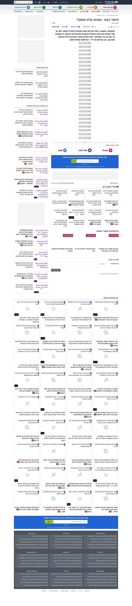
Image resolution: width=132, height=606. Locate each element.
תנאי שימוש (88, 166)
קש (100, 274)
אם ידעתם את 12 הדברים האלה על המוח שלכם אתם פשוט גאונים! (67, 585)
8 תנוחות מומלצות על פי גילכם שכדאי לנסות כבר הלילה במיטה (68, 536)
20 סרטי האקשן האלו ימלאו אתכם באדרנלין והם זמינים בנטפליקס (102, 582)
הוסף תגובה (56, 270)
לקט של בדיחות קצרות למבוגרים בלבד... (39, 536)
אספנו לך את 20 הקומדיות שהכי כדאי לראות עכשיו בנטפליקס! (103, 574)
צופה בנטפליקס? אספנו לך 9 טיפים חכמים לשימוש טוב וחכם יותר (67, 582)
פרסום (44, 591)
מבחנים (113, 231)
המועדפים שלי (18, 11)
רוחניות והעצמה (20, 7)
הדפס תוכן (113, 183)
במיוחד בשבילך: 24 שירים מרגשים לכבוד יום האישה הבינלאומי (103, 585)
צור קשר (45, 2)
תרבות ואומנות (100, 15)
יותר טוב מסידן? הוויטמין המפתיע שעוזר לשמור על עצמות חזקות (102, 536)
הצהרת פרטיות (53, 591)
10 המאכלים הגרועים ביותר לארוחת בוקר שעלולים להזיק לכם (103, 547)
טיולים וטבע (83, 11)
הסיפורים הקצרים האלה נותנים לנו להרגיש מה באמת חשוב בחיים (33, 566)
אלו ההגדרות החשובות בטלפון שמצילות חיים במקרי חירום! (69, 577)
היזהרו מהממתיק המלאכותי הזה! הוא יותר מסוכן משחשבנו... (103, 539)
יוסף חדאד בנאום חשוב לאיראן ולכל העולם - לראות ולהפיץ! (35, 579)
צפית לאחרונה (29, 11)
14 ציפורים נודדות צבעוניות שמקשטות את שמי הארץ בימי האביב (67, 558)
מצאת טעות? (54, 183)
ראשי (117, 15)
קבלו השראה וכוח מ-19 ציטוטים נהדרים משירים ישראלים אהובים (102, 577)
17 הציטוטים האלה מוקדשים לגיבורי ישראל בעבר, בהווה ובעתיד (33, 574)
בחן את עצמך (108, 7)
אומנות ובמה (71, 11)
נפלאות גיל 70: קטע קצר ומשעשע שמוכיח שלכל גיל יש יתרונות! (102, 555)
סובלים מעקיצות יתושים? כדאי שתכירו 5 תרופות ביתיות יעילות (68, 542)
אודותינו (73, 591)
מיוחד (103, 274)
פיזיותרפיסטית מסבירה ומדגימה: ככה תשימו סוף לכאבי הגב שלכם (102, 563)
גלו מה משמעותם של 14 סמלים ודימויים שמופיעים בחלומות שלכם (33, 558)
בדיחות (55, 7)
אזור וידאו (98, 2)
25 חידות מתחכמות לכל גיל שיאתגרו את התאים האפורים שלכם (34, 542)
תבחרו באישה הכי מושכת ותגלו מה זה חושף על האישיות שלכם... (33, 563)
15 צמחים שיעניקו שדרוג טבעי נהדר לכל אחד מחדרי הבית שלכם (67, 561)
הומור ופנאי (94, 11)
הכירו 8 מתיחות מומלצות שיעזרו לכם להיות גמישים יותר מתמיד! (34, 582)
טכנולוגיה (66, 571)
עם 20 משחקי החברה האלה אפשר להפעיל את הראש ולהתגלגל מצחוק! (32, 545)
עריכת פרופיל (40, 11)
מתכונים (90, 7)
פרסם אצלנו (62, 2)
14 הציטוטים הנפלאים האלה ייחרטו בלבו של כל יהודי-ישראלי (34, 561)
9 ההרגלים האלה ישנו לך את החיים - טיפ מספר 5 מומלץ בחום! (103, 558)
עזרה (53, 2)
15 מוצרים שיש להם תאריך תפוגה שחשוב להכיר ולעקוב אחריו (68, 547)
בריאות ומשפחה (73, 7)
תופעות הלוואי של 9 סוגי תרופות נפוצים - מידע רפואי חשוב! (104, 542)
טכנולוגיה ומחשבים (58, 11)
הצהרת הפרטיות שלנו (80, 166)
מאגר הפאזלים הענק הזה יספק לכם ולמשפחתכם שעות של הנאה (33, 539)
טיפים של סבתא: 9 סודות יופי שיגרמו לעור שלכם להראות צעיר (68, 539)
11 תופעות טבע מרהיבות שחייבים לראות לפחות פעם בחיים (69, 566)
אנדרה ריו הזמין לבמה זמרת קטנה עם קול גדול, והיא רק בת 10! (103, 566)
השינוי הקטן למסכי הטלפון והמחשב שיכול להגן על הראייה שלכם (68, 579)
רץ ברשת (105, 11)
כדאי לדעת (38, 7)
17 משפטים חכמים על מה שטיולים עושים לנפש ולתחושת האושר (67, 555)
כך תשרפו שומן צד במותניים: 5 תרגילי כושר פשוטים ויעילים (35, 577)
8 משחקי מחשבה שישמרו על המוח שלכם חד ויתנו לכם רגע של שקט (67, 574)
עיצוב (106, 274)
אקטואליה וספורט (31, 571)
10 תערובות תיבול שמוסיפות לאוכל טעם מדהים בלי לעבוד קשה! (102, 545)
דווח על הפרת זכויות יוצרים (66, 183)
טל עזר (113, 23)
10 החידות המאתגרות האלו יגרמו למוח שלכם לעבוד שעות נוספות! (33, 547)
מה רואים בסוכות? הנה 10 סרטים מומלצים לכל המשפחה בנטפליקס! (101, 579)
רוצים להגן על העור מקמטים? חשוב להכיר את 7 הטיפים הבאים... (67, 545)
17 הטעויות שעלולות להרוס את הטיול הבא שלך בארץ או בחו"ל (68, 563)
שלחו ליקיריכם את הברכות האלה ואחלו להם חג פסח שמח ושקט (34, 555)
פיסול (109, 274)
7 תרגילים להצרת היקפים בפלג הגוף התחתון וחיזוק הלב (35, 585)
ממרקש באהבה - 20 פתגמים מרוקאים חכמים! (106, 561)
